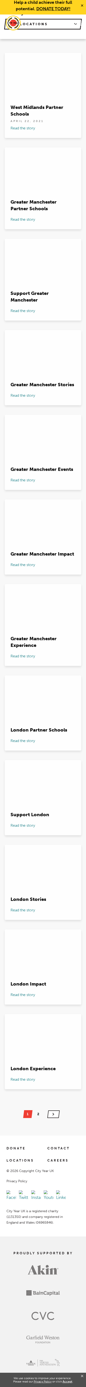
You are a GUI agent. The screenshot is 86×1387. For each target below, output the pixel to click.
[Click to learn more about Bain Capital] (43, 1296)
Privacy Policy (16, 1181)
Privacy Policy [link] (43, 1381)
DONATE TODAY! (53, 8)
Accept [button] (67, 1381)
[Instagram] (36, 1195)
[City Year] (13, 23)
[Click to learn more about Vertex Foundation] (43, 1366)
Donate (16, 1148)
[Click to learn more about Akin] (43, 1273)
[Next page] (53, 1114)
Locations (20, 1160)
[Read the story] (43, 95)
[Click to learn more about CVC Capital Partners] (43, 1319)
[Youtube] (48, 1195)
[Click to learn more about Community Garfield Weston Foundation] (43, 1342)
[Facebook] (11, 1195)
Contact (58, 1148)
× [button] (82, 1376)
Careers (58, 1160)
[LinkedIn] (61, 1195)
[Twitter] (23, 1195)
